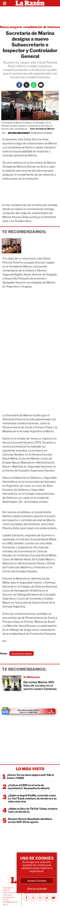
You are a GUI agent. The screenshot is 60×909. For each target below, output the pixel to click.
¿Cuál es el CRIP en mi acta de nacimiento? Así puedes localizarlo (29, 787)
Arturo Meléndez (19, 133)
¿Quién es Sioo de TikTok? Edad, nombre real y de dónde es (32, 810)
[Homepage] (30, 3)
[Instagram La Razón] (40, 898)
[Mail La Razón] (41, 85)
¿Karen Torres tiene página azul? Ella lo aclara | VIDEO (30, 776)
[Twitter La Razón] (26, 85)
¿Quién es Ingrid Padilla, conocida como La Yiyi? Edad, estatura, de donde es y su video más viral (32, 798)
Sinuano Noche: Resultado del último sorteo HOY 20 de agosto (30, 820)
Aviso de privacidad (37, 888)
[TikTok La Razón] (46, 898)
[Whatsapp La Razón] (34, 85)
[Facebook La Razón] (19, 85)
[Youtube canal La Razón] (53, 898)
